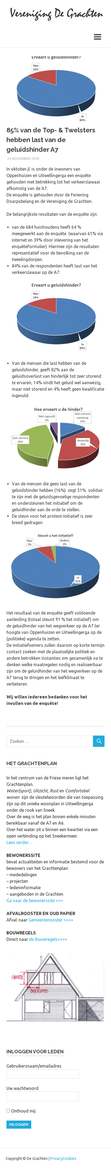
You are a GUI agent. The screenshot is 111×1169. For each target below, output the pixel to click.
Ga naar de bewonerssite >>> (34, 900)
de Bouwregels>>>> (48, 939)
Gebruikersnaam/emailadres (33, 1066)
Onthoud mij (23, 1110)
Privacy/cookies (63, 1158)
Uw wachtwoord (22, 1088)
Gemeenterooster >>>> (51, 919)
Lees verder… (19, 842)
